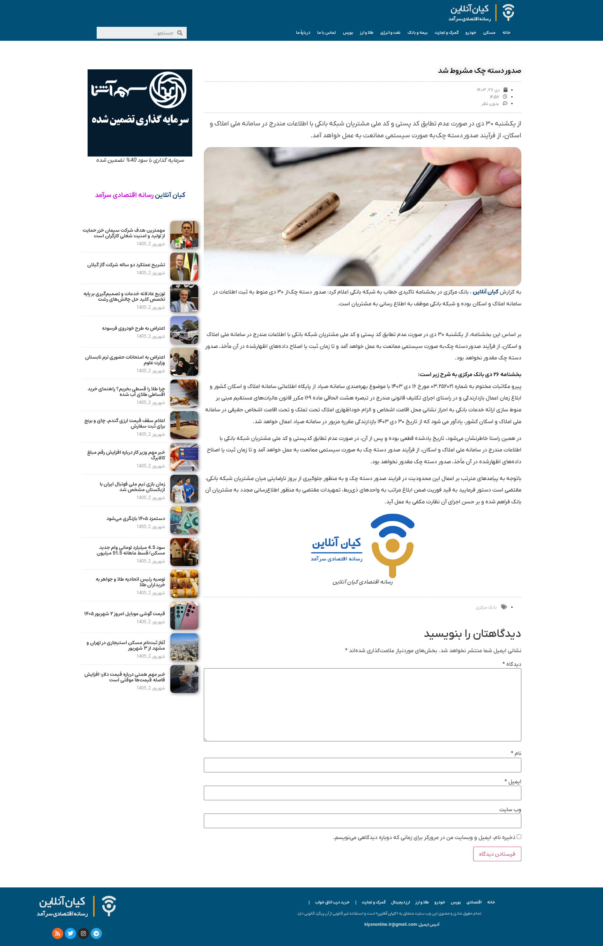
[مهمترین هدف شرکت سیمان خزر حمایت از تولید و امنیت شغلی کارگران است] (184, 247)
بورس (348, 32)
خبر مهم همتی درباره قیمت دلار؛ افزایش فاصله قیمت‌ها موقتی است (124, 677)
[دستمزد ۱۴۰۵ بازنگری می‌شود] (184, 532)
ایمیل (513, 782)
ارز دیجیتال (400, 902)
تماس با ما (326, 32)
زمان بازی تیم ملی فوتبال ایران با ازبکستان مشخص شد (132, 487)
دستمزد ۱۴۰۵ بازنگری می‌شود (135, 518)
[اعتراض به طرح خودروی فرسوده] (184, 342)
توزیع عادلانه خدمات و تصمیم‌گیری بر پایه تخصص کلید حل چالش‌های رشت (124, 297)
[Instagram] (83, 933)
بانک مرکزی (486, 607)
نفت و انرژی (390, 32)
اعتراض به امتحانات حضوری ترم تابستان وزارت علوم (125, 360)
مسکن (489, 32)
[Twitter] (70, 933)
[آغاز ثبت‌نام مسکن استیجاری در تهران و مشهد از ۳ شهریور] (184, 659)
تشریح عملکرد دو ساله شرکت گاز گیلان (126, 265)
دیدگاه (511, 664)
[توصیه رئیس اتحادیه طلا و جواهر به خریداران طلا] (184, 596)
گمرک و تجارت (447, 32)
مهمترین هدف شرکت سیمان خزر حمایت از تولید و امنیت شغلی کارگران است (124, 233)
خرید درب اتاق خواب (332, 902)
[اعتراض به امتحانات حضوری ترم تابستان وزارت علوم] (184, 374)
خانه (506, 32)
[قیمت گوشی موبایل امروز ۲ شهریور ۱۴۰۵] (184, 628)
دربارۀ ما (303, 32)
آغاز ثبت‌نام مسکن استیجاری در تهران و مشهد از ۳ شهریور (126, 646)
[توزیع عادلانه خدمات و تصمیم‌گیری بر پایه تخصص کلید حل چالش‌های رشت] (184, 310)
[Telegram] (96, 933)
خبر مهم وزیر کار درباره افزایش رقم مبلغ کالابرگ (126, 455)
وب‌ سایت (510, 810)
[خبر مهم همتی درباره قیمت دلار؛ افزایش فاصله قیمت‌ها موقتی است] (184, 691)
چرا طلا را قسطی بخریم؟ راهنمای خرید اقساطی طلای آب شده (126, 392)
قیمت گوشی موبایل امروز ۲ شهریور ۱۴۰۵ (124, 614)
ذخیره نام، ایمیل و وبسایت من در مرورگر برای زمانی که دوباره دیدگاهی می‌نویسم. (424, 837)
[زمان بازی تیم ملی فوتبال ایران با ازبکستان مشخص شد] (184, 501)
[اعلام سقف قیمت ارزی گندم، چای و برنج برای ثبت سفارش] (184, 437)
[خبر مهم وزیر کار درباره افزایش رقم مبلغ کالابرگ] (184, 469)
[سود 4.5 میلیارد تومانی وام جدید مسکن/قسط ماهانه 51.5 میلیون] (184, 564)
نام (516, 753)
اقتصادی (474, 902)
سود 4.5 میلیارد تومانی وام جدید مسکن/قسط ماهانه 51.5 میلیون (131, 550)
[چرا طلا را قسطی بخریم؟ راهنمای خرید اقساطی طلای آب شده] (184, 406)
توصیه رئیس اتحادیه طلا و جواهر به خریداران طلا (130, 582)
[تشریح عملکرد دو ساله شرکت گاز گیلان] (184, 279)
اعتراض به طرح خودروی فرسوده (133, 328)
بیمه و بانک (418, 32)
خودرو (471, 32)
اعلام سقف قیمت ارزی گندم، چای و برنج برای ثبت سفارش (124, 424)
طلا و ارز (366, 32)
